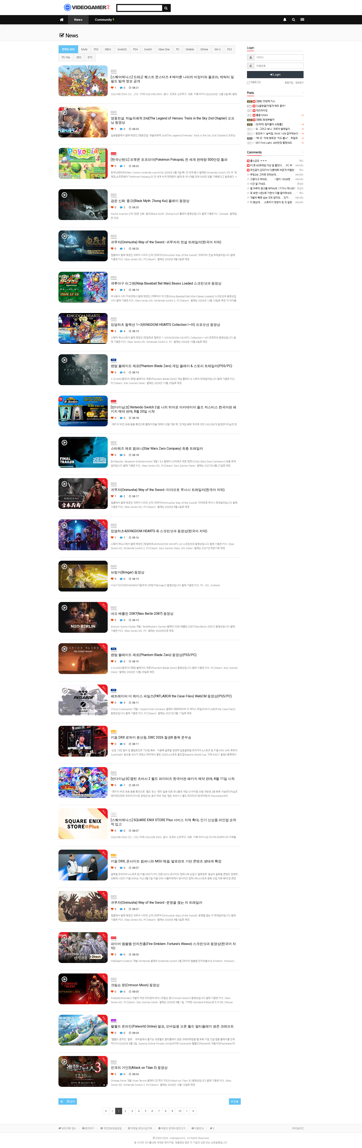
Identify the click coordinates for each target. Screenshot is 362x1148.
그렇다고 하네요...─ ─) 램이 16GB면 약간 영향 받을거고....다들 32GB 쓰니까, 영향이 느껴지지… (302, 179)
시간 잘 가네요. (258, 183)
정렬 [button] (235, 1101)
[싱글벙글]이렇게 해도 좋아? (270, 105)
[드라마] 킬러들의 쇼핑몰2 (269, 124)
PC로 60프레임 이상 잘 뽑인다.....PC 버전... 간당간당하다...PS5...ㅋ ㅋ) (288, 165)
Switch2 (122, 49)
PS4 (135, 49)
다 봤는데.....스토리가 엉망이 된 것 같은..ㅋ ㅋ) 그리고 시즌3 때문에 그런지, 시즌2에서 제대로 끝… (302, 202)
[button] (61, 1101)
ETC (90, 57)
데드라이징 (261, 110)
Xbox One (164, 49)
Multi (84, 49)
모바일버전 (298, 1128)
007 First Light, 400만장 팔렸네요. (274, 142)
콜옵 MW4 (261, 115)
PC (177, 49)
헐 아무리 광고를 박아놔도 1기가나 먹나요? (272, 188)
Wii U (218, 49)
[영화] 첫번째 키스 (265, 101)
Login (277, 74)
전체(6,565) (68, 49)
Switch (148, 49)
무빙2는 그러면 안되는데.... (264, 174)
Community (104, 20)
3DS (78, 57)
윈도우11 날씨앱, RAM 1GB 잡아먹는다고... (279, 133)
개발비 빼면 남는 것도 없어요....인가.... (271, 197)
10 (179, 1110)
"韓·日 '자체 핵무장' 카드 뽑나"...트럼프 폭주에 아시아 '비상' (287, 138)
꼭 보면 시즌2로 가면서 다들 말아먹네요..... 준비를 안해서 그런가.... (286, 193)
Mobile (190, 49)
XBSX (108, 49)
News (78, 20)
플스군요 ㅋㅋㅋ (258, 160)
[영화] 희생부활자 (264, 119)
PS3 (229, 49)
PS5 (96, 49)
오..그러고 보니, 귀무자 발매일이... (273, 128)
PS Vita (66, 57)
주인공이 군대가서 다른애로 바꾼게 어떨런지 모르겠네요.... (281, 169)
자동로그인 (255, 82)
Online (204, 49)
